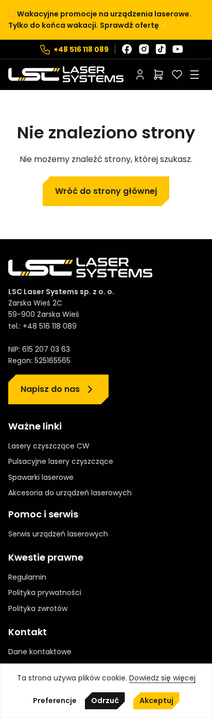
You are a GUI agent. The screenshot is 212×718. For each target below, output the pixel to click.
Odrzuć (105, 700)
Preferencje (55, 701)
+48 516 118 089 (81, 49)
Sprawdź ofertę (129, 25)
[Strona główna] (65, 74)
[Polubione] (177, 74)
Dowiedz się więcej (162, 678)
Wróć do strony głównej (106, 191)
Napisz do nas (50, 389)
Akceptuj (156, 700)
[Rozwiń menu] (194, 74)
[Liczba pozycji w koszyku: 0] (158, 74)
